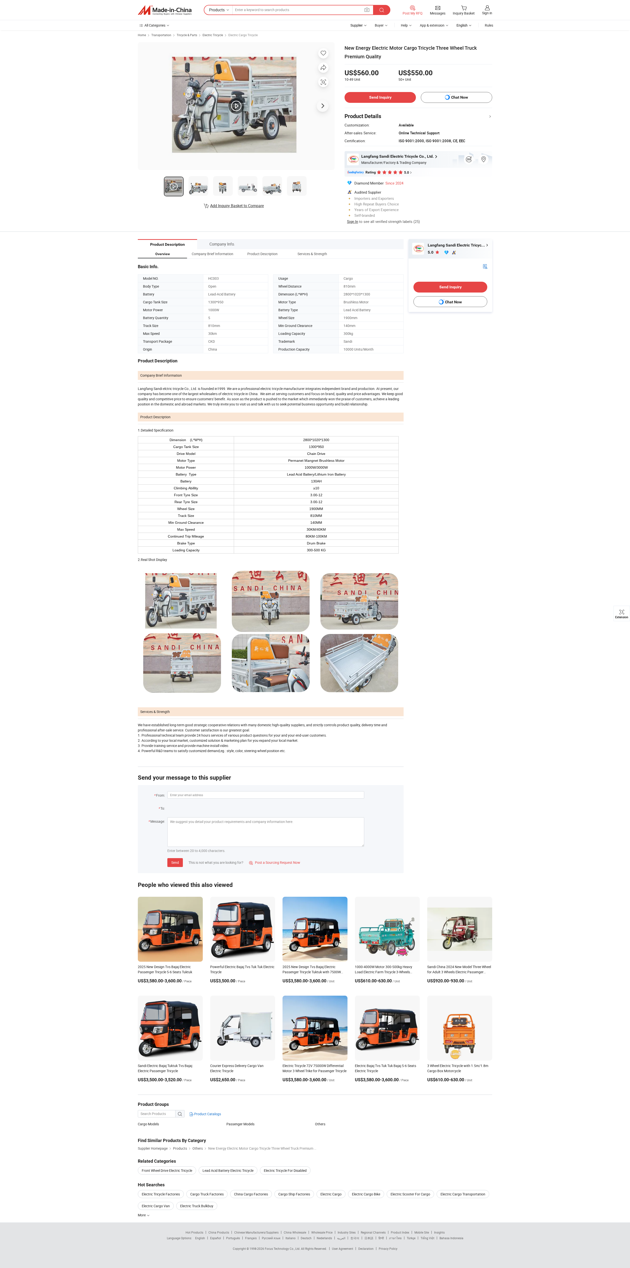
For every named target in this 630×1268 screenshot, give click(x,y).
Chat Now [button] (459, 97)
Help (404, 25)
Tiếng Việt (427, 1238)
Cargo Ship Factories (294, 1194)
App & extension (432, 25)
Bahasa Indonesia (451, 1238)
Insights (439, 1232)
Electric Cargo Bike (366, 1194)
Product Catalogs (207, 1114)
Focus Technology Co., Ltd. (283, 1249)
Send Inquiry (380, 97)
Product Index (400, 1232)
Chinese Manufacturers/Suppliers (256, 1232)
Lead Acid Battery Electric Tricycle (228, 1170)
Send (175, 862)
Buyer (379, 25)
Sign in (487, 13)
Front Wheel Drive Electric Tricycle (167, 1170)
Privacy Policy (388, 1249)
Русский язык (271, 1238)
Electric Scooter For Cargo (410, 1194)
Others (320, 1124)
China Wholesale (295, 1232)
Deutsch (306, 1238)
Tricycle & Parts (187, 35)
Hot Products (194, 1232)
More (142, 1215)
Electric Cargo (331, 1194)
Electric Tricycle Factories (161, 1194)
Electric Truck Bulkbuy (196, 1206)
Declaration (366, 1249)
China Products (218, 1232)
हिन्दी (381, 1238)
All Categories (154, 25)
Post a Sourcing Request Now (274, 862)
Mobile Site (421, 1232)
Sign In (352, 221)
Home (142, 35)
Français (251, 1238)
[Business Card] (485, 266)
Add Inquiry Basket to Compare (237, 205)
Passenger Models (240, 1124)
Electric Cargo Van (156, 1206)
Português (233, 1238)
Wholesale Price (321, 1232)
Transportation (161, 35)
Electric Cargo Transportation (463, 1194)
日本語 (368, 1238)
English (200, 1238)
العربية (341, 1238)
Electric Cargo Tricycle (243, 35)
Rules (489, 25)
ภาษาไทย (395, 1238)
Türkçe (411, 1238)
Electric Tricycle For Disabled (285, 1170)
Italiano (290, 1238)
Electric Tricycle (213, 35)
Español (215, 1238)
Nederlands (324, 1238)
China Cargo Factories (251, 1194)
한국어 (354, 1238)
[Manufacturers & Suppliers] (164, 10)
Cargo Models (148, 1124)
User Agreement (342, 1249)
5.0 (431, 252)
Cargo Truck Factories (207, 1194)
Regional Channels (373, 1232)
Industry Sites (347, 1232)
